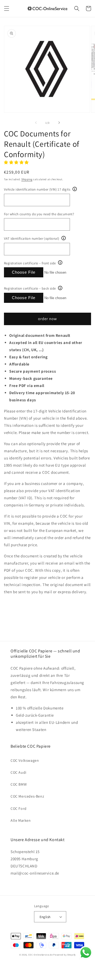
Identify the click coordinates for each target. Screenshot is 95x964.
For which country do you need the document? (39, 214)
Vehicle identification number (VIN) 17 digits (37, 189)
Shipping (26, 179)
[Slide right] (59, 122)
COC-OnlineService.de (40, 954)
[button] (6, 8)
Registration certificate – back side (30, 288)
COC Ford (19, 808)
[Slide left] (36, 122)
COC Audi (18, 772)
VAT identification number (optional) (31, 238)
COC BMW (19, 784)
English (45, 917)
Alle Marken (21, 820)
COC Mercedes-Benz (27, 796)
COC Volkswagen (25, 760)
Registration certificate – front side (30, 263)
